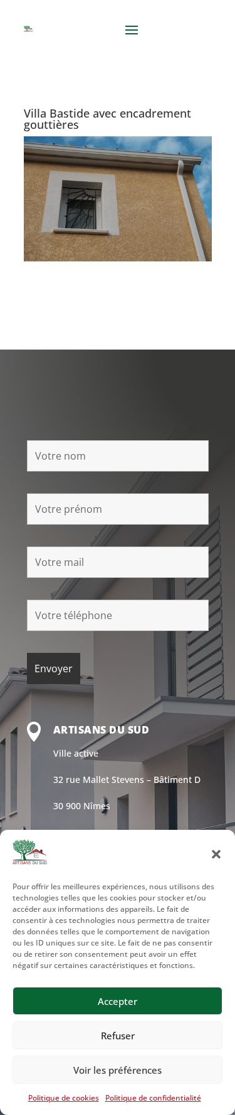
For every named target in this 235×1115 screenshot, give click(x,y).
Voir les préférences (117, 1070)
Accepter (117, 1001)
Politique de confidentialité (153, 1097)
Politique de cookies (63, 1097)
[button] (216, 854)
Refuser (118, 1035)
